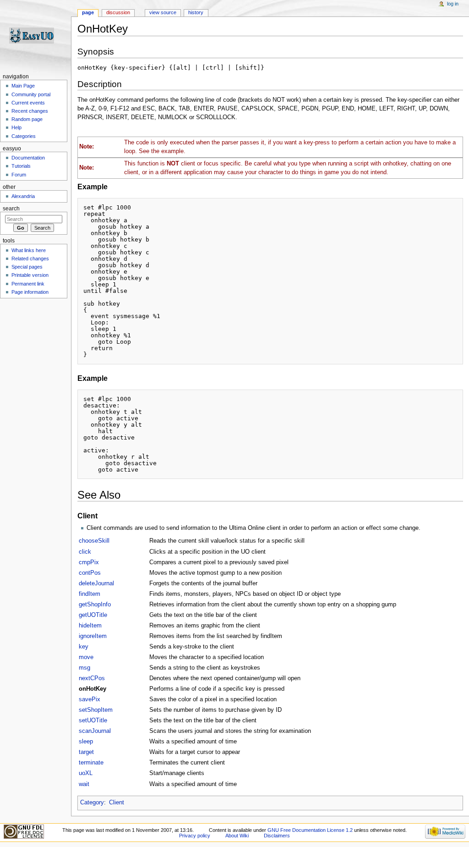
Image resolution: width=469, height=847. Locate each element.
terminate (91, 762)
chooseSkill (94, 541)
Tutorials (21, 166)
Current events (28, 102)
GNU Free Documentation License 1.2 (310, 830)
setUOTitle (93, 720)
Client (116, 802)
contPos (90, 573)
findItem (89, 594)
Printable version (30, 275)
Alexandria (23, 196)
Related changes (30, 258)
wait (84, 784)
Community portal (30, 94)
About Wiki (237, 835)
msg (84, 668)
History (195, 12)
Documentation (28, 157)
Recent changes (29, 111)
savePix (89, 699)
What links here (28, 250)
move (86, 657)
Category (92, 802)
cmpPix (89, 562)
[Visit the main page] (35, 35)
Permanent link (27, 283)
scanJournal (95, 731)
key (83, 647)
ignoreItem (93, 636)
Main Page (23, 85)
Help (16, 127)
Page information (30, 292)
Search (11, 208)
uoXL (86, 773)
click (85, 552)
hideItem (90, 625)
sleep (86, 741)
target (86, 752)
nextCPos (92, 678)
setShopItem (96, 710)
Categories (23, 136)
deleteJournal (96, 583)
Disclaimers (277, 835)
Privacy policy (194, 835)
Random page (27, 119)
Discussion (118, 12)
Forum (18, 174)
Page (88, 12)
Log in (452, 3)
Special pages (27, 267)
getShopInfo (95, 604)
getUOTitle (93, 615)
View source (162, 12)
